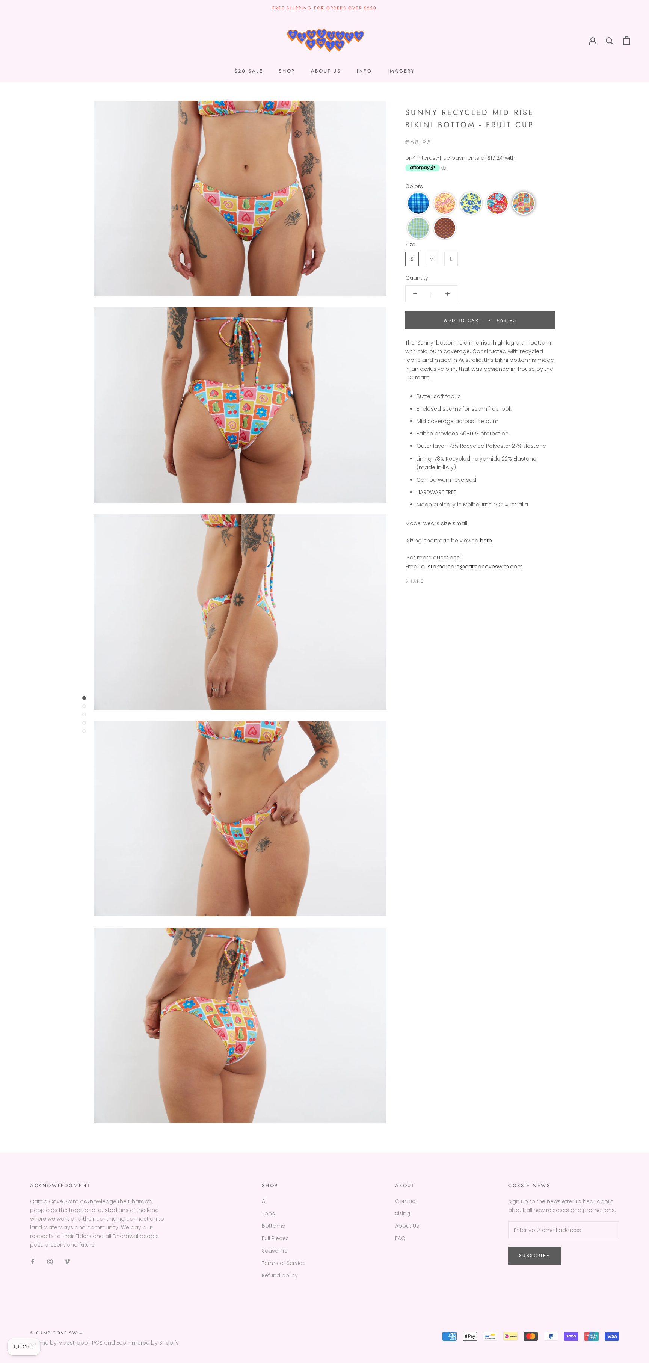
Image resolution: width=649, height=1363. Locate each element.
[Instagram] (50, 1261)
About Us (407, 1226)
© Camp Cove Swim (56, 1333)
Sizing (402, 1213)
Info (364, 70)
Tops (268, 1213)
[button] (418, 203)
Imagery (401, 70)
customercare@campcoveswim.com (472, 566)
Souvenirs (275, 1250)
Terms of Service (284, 1263)
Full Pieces (275, 1238)
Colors (414, 186)
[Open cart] (626, 40)
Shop (287, 70)
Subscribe (534, 1255)
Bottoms (273, 1226)
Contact (406, 1201)
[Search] (610, 40)
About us (326, 70)
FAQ (400, 1238)
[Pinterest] (450, 579)
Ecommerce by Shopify (147, 1342)
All (264, 1201)
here (486, 540)
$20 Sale (248, 70)
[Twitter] (441, 579)
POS (97, 1342)
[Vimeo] (67, 1261)
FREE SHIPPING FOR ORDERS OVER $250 (324, 8)
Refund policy (280, 1275)
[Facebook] (431, 579)
